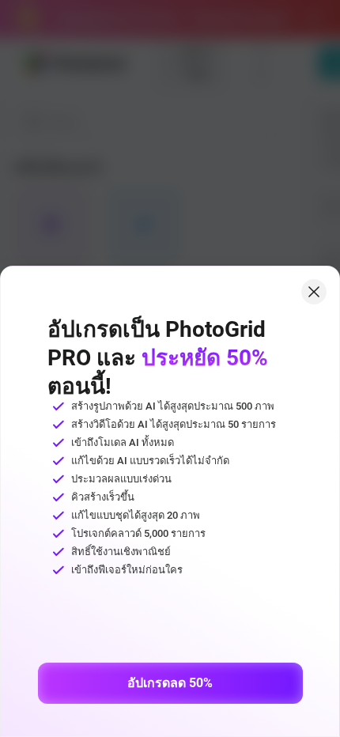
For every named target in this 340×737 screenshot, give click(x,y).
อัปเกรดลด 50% (170, 682)
